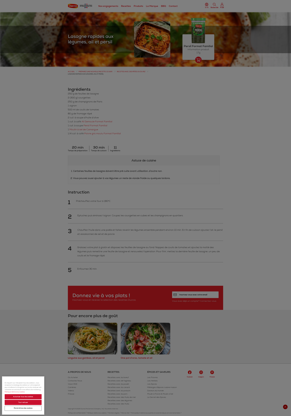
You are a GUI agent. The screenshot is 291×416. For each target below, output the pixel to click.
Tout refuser (23, 402)
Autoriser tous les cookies (23, 397)
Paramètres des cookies (23, 408)
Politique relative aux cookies (15, 392)
